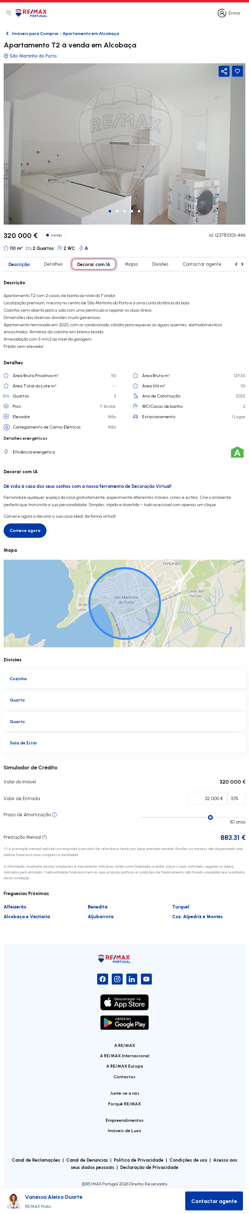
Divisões (160, 264)
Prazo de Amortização (27, 814)
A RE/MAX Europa (124, 1066)
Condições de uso (188, 1160)
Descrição (19, 264)
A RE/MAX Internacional (124, 1055)
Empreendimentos (125, 1120)
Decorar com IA (93, 264)
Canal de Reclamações (36, 1160)
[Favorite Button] (237, 71)
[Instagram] (117, 979)
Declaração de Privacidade (149, 1167)
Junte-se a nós (124, 1093)
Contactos (124, 1076)
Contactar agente (202, 264)
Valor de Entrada (22, 798)
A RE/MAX (124, 1045)
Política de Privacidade (138, 1160)
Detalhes (53, 264)
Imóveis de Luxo (124, 1130)
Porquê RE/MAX (124, 1104)
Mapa (131, 264)
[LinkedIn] (131, 979)
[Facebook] (102, 979)
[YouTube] (146, 979)
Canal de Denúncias (87, 1160)
